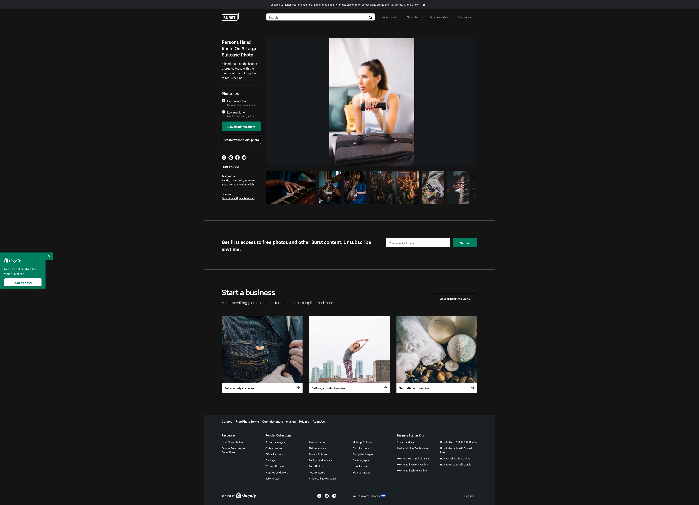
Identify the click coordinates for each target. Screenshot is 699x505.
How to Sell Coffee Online (455, 458)
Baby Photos (272, 478)
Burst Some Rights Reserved (238, 198)
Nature (231, 184)
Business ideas (440, 16)
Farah (236, 166)
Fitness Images (361, 472)
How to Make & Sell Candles (456, 464)
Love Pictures (361, 466)
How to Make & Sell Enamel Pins (456, 450)
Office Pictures (274, 454)
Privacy (304, 421)
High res (290, 200)
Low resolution (236, 112)
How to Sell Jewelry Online (412, 464)
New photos (415, 16)
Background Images (320, 460)
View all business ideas (454, 298)
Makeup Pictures (362, 442)
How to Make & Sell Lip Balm (413, 458)
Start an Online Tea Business (413, 448)
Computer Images (363, 454)
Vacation (241, 184)
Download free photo (241, 126)
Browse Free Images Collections (233, 450)
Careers (227, 421)
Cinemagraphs (361, 460)
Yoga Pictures (317, 472)
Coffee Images (273, 448)
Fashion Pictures (318, 442)
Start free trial (22, 282)
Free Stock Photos (232, 442)
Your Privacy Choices (366, 495)
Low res (304, 200)
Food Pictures (361, 448)
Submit (465, 242)
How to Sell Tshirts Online (411, 470)
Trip (241, 180)
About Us (319, 421)
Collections (388, 16)
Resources (464, 16)
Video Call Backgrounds (323, 478)
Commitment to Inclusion (279, 421)
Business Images (275, 442)
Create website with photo (241, 139)
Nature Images (317, 448)
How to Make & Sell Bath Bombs (458, 442)
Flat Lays (270, 460)
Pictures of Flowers (276, 472)
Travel (233, 180)
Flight (251, 184)
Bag (224, 184)
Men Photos (316, 466)
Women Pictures (275, 466)
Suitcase (250, 180)
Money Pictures (318, 454)
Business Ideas (405, 442)
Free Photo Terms (247, 421)
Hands (225, 180)
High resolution (237, 101)
